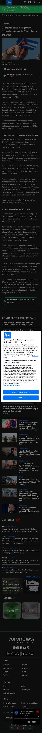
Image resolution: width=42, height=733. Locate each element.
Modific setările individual (21, 392)
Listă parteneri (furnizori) (11, 385)
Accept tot (21, 397)
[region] (21, 366)
